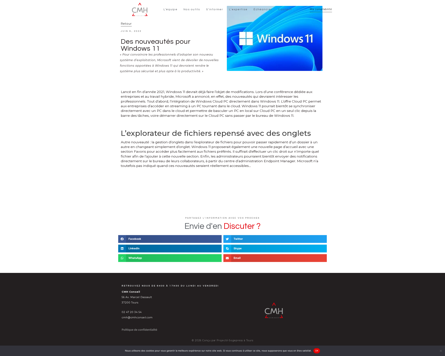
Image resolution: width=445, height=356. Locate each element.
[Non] (440, 351)
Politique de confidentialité (139, 329)
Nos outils (192, 9)
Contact (285, 9)
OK (316, 350)
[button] (170, 239)
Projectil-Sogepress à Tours (235, 340)
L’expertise (238, 9)
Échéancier (263, 9)
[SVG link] (140, 9)
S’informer (214, 9)
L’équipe (170, 9)
